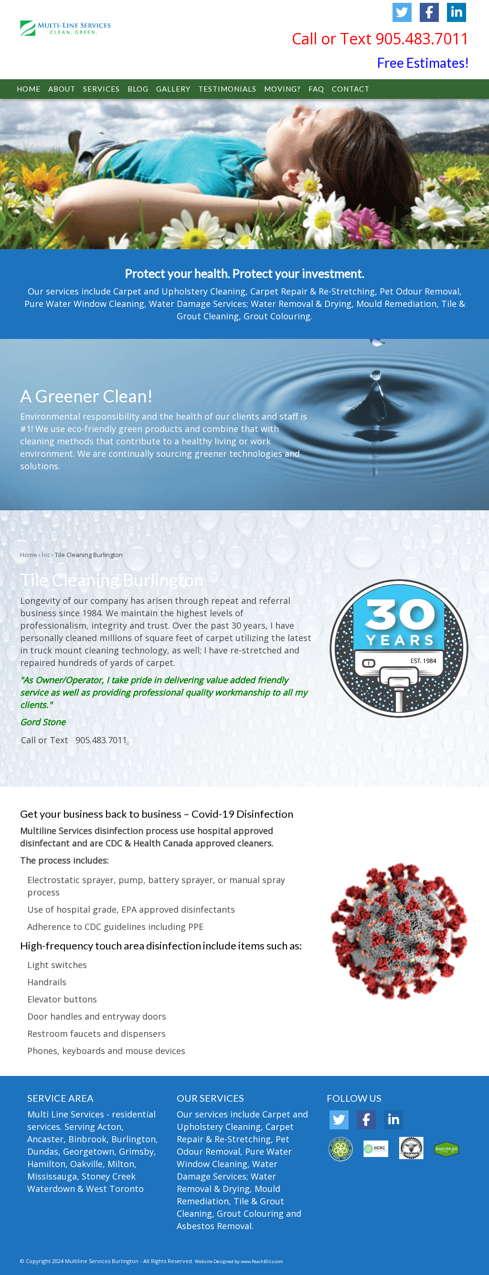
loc (46, 554)
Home (28, 554)
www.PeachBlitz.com (262, 1261)
